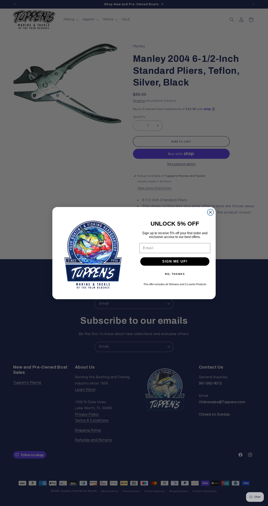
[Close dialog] (210, 212)
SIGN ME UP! (175, 261)
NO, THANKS (175, 274)
